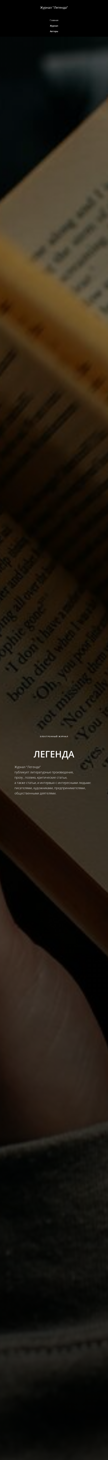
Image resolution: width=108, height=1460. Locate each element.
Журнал (54, 25)
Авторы (54, 31)
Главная (54, 20)
